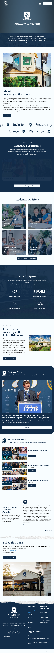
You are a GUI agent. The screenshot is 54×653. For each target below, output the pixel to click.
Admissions (31, 617)
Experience (31, 622)
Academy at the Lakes (32, 611)
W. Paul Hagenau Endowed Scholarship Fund (38, 643)
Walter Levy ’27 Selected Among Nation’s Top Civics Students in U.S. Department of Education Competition (26, 417)
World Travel (43, 615)
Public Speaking (44, 622)
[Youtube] (15, 632)
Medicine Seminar (44, 617)
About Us (30, 614)
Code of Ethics (6, 636)
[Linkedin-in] (18, 632)
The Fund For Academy (34, 636)
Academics (31, 620)
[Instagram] (12, 632)
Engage (30, 627)
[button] (24, 182)
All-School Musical (45, 620)
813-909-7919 (12, 551)
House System (43, 612)
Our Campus (31, 625)
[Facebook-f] (9, 632)
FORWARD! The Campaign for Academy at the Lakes (39, 639)
